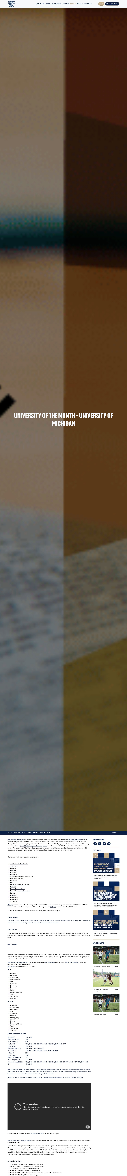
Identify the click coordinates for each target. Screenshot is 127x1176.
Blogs (73, 4)
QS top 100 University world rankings (31, 846)
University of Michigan (75, 840)
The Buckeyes (78, 1077)
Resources (56, 4)
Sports (65, 4)
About (38, 4)
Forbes (45, 846)
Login (101, 4)
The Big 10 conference (71, 962)
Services (46, 4)
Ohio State (43, 1070)
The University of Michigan (16, 840)
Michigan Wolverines (36, 1133)
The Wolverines (50, 962)
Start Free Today (112, 4)
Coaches (87, 4)
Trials (80, 4)
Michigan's (11, 966)
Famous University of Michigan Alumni (19, 1140)
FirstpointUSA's (12, 1077)
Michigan (10, 905)
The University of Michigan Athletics (18, 962)
